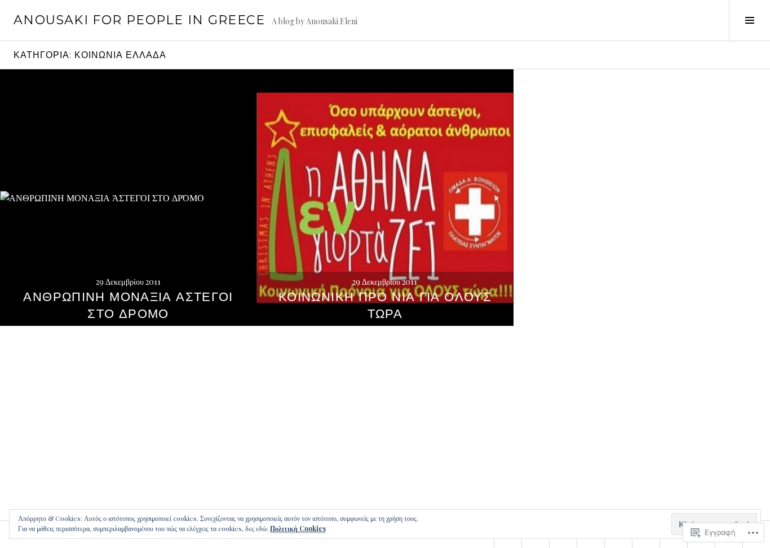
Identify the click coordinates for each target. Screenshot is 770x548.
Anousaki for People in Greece (139, 20)
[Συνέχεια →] (128, 197)
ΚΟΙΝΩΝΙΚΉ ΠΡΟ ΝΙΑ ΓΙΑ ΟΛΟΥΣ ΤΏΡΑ (385, 305)
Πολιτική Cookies (298, 528)
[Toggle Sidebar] (749, 20)
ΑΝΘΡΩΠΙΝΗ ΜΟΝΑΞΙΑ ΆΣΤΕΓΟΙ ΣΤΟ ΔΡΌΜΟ (128, 305)
